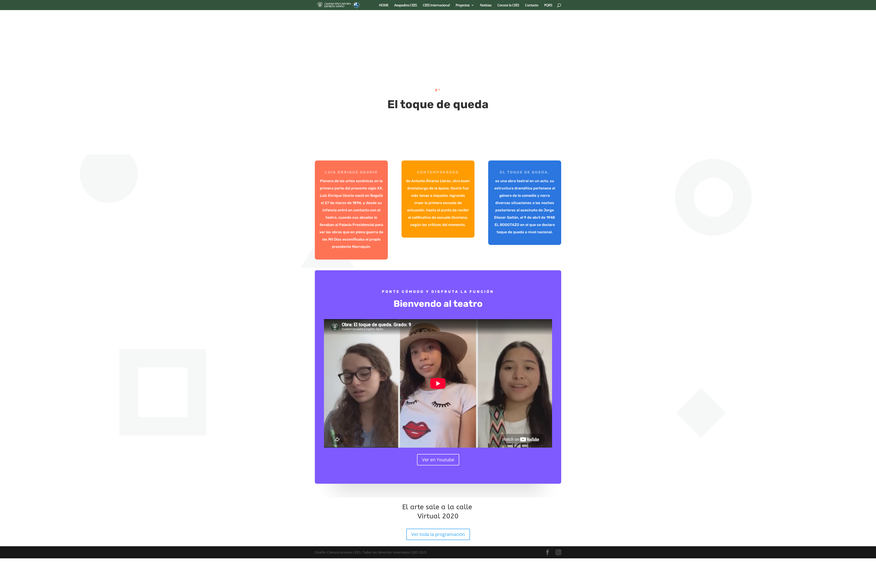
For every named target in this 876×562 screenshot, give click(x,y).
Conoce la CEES (508, 5)
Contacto (531, 5)
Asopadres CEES (405, 5)
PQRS (548, 5)
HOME (383, 5)
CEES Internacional (436, 5)
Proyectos (462, 5)
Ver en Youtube (438, 460)
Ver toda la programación (438, 534)
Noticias (485, 5)
